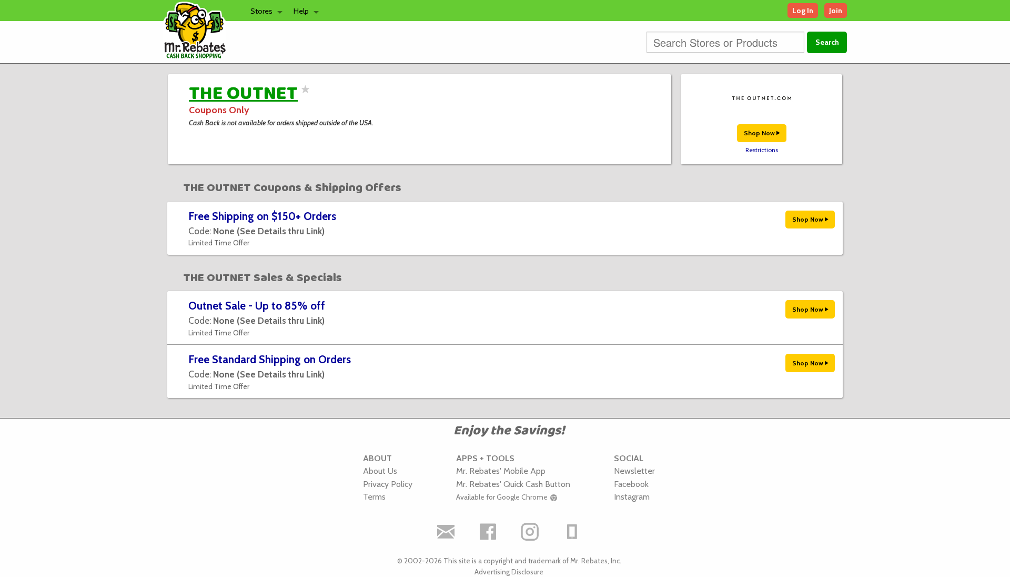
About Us (380, 470)
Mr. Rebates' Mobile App (501, 470)
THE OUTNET (243, 94)
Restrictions (761, 150)
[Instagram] (530, 532)
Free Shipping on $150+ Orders (262, 216)
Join (835, 10)
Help (301, 11)
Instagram (632, 496)
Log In (802, 10)
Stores (261, 11)
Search (827, 42)
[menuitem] (263, 10)
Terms (374, 496)
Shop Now (760, 133)
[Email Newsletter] (446, 532)
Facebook (631, 484)
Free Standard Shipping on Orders (269, 359)
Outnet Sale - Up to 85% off (256, 305)
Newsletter (634, 470)
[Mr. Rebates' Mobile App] (572, 532)
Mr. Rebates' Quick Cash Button (513, 484)
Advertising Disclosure (508, 572)
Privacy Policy (387, 484)
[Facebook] (488, 532)
